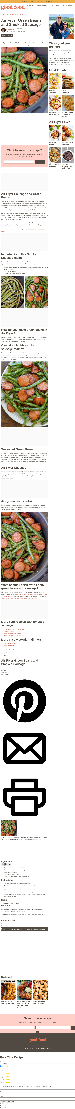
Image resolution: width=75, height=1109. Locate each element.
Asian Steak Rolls (31, 229)
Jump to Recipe (7, 35)
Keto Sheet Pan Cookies (7, 598)
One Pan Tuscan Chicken (11, 643)
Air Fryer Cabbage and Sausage (12, 633)
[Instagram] (36, 1045)
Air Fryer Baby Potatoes (54, 165)
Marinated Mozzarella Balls (28, 594)
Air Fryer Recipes (67, 5)
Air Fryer (26, 222)
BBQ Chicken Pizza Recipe (54, 113)
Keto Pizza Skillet (9, 645)
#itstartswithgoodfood (38, 929)
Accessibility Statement (45, 1053)
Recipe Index (30, 5)
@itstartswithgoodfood (23, 929)
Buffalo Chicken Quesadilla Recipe (68, 114)
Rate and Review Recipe (7, 1101)
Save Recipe (40, 162)
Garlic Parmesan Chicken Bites (39, 1002)
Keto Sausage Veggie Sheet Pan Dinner (14, 629)
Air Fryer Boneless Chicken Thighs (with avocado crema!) (24, 1004)
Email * (2, 1096)
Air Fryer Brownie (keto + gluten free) (68, 166)
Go (73, 1028)
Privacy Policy (45, 1048)
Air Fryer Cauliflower (15, 594)
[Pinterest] (39, 1045)
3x (9, 864)
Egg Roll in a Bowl (9, 647)
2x (6, 864)
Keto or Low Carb (42, 5)
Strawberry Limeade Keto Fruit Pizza (27, 598)
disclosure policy (20, 39)
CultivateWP (56, 1053)
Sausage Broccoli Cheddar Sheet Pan (14, 635)
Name (2, 1025)
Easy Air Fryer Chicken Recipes (7, 1002)
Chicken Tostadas (52, 92)
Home (3, 14)
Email (6, 159)
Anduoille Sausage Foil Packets (12, 631)
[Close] (0, 1061)
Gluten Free (55, 5)
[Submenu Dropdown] (34, 5)
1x (3, 864)
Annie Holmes (12, 29)
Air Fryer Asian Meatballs (67, 143)
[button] (17, 28)
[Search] (29, 8)
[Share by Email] (24, 771)
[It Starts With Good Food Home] (13, 7)
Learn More (49, 1)
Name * (2, 1091)
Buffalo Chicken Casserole (11, 650)
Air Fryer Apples (52, 143)
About (37, 1048)
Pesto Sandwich (65, 92)
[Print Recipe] (24, 819)
